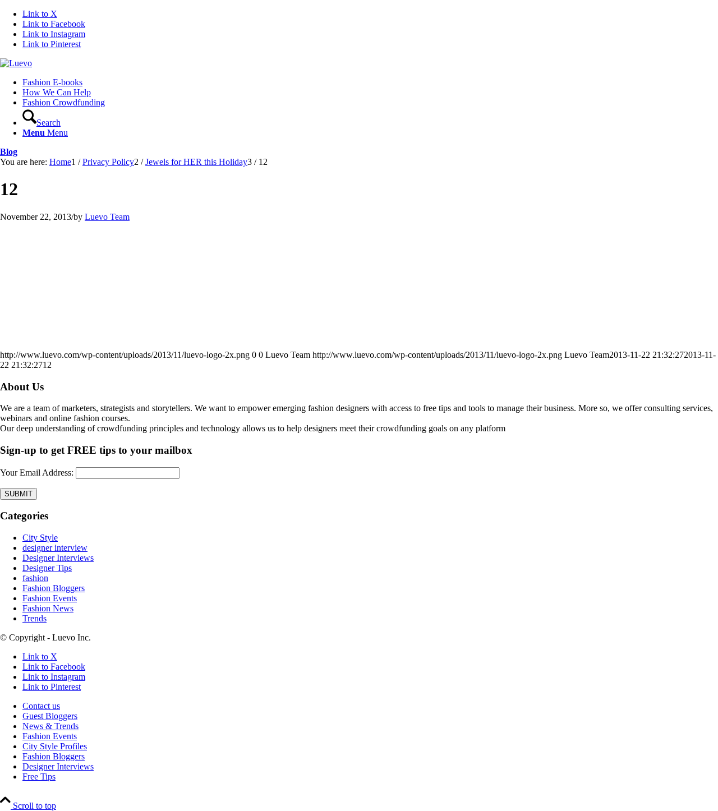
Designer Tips (47, 568)
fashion (35, 578)
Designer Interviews (58, 558)
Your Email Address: (36, 472)
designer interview (55, 547)
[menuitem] (370, 82)
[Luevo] (16, 63)
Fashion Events (49, 598)
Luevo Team (107, 217)
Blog (8, 151)
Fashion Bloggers (53, 588)
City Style (40, 537)
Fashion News (47, 608)
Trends (34, 618)
